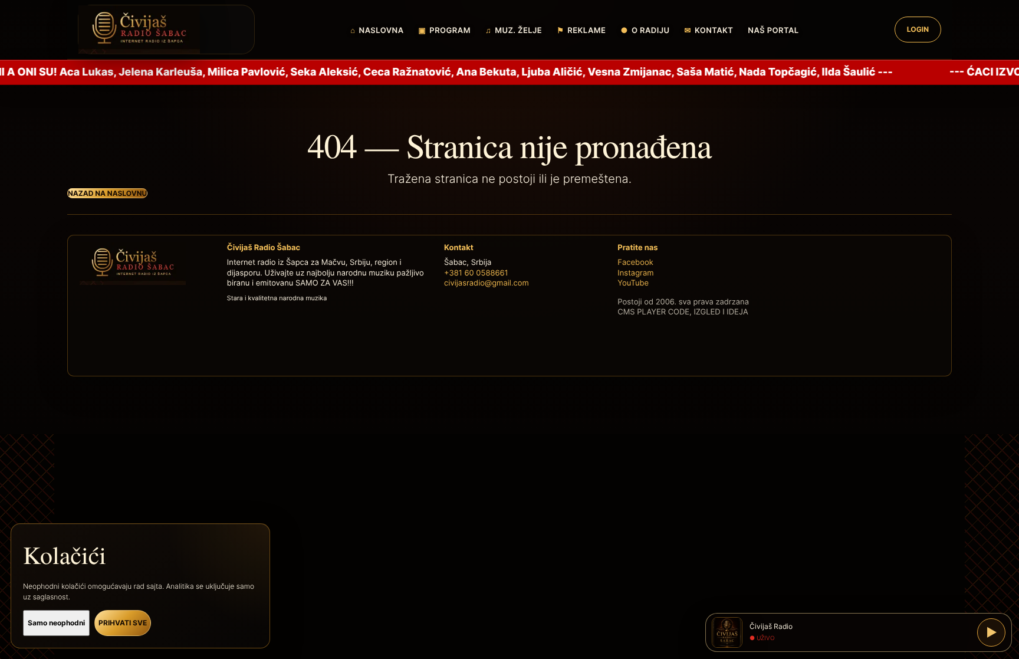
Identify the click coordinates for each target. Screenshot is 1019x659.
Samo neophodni (56, 622)
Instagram (635, 273)
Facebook (635, 262)
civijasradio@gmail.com (486, 283)
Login (918, 29)
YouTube (633, 283)
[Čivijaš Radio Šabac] (166, 29)
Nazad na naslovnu (107, 193)
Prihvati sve (122, 622)
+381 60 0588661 (476, 273)
